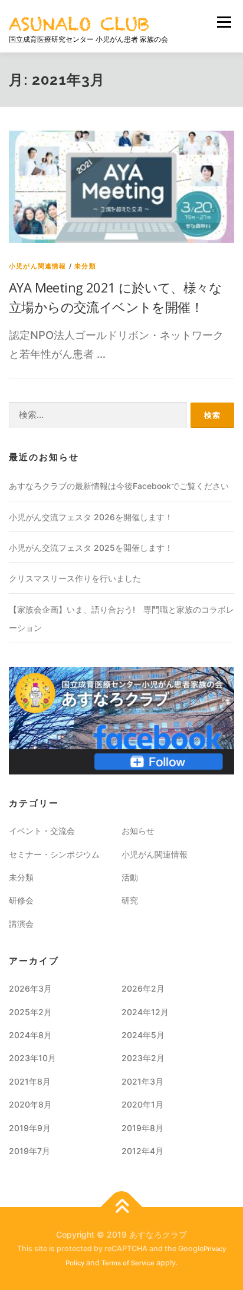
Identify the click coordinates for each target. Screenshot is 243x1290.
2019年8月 (142, 1128)
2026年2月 (143, 988)
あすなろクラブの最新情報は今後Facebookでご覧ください (119, 486)
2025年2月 (30, 1012)
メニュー (224, 21)
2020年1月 (142, 1104)
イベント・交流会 (42, 831)
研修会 (21, 900)
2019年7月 (29, 1151)
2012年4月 (142, 1151)
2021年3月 (142, 1081)
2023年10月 (32, 1058)
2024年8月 (30, 1035)
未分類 (85, 266)
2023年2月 (143, 1058)
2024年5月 (143, 1035)
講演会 (21, 924)
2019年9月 (30, 1128)
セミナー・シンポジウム (54, 854)
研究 (129, 900)
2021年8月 (30, 1081)
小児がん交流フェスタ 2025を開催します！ (91, 548)
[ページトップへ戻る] (122, 1207)
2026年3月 (30, 988)
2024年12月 (145, 1012)
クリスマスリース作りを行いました (75, 578)
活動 (129, 877)
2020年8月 (30, 1104)
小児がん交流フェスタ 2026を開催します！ (91, 517)
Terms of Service (128, 1263)
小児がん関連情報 (38, 266)
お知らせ (138, 831)
